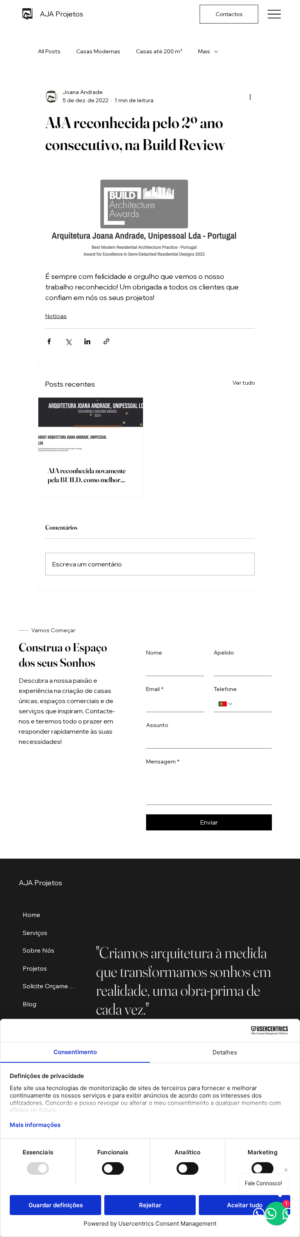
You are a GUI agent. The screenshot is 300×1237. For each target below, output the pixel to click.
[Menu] (274, 14)
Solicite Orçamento (50, 986)
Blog (29, 1004)
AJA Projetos (61, 13)
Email (154, 689)
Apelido (224, 652)
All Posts (49, 51)
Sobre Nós (38, 950)
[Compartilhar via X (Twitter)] (68, 341)
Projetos (35, 968)
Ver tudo (243, 382)
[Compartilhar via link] (106, 341)
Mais (204, 51)
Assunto (157, 725)
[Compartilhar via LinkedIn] (87, 341)
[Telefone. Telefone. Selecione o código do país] (225, 704)
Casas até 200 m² (159, 51)
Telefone (225, 689)
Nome (154, 652)
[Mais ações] (250, 96)
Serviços (35, 933)
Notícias (56, 316)
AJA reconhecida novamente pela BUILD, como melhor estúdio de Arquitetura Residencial (87, 475)
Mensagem (162, 761)
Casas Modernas (98, 51)
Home (31, 915)
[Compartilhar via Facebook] (49, 341)
